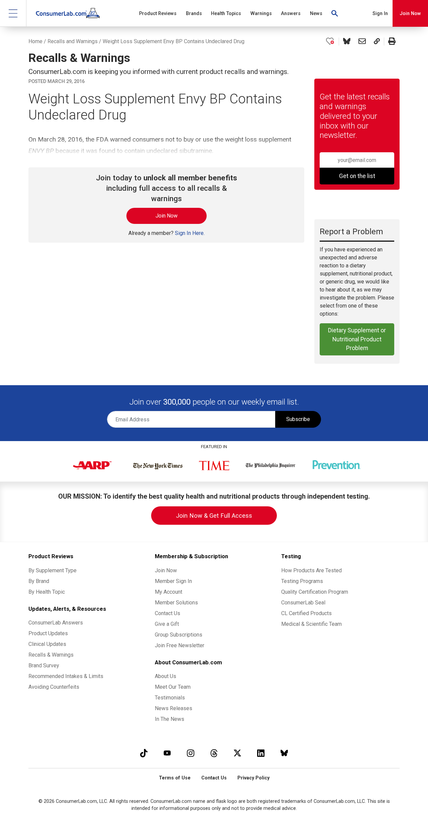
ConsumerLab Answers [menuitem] (55, 622)
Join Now (410, 13)
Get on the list (357, 176)
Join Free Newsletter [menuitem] (179, 645)
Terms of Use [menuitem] (175, 778)
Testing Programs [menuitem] (302, 581)
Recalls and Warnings (72, 41)
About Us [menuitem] (165, 676)
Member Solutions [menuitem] (176, 602)
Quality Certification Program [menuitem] (314, 592)
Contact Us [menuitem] (167, 613)
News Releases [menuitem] (173, 708)
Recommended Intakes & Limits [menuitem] (65, 676)
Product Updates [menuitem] (48, 633)
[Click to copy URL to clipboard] (377, 41)
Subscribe (298, 419)
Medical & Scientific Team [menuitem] (311, 624)
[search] (335, 13)
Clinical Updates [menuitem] (47, 644)
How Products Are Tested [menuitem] (311, 570)
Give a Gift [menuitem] (167, 624)
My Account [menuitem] (168, 592)
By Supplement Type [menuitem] (52, 570)
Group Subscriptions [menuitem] (178, 635)
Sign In (380, 13)
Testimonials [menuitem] (170, 697)
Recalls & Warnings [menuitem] (51, 655)
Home (35, 41)
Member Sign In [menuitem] (173, 581)
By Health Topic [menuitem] (46, 592)
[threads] (214, 753)
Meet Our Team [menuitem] (173, 687)
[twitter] (237, 753)
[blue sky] (284, 753)
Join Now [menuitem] (166, 570)
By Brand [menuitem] (38, 581)
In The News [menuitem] (169, 719)
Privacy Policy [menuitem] (253, 778)
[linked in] (260, 753)
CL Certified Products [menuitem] (306, 613)
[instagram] (190, 753)
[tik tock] (143, 753)
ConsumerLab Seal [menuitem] (303, 602)
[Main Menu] (13, 13)
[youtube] (167, 753)
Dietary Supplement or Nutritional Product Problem (357, 339)
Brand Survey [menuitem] (43, 665)
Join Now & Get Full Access (214, 515)
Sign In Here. (190, 233)
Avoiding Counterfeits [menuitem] (53, 687)
